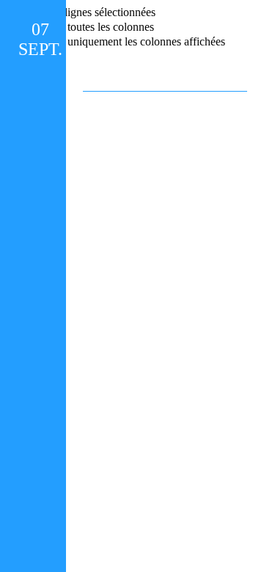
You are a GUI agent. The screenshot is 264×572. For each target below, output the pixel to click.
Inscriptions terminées (165, 34)
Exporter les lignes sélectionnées (80, 12)
